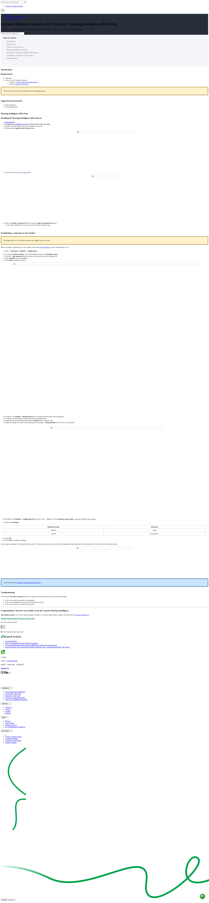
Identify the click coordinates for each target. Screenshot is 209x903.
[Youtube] (10, 673)
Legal (4, 717)
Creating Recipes (11, 641)
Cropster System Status (13, 740)
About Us (8, 707)
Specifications (11, 41)
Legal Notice (9, 723)
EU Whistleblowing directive (15, 727)
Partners (8, 713)
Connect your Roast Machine (15, 698)
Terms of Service (11, 725)
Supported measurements (15, 47)
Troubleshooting (12, 58)
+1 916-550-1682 (11, 661)
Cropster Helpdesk (11, 739)
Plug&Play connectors (13, 19)
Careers (7, 709)
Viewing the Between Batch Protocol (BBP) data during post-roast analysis (31, 645)
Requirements (11, 44)
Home (7, 15)
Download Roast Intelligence (15, 692)
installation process (21, 124)
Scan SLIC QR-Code (12, 696)
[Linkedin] (7, 673)
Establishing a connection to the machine (20, 55)
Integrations (6, 688)
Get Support (6, 731)
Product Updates (11, 742)
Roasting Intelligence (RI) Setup (17, 50)
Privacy (7, 721)
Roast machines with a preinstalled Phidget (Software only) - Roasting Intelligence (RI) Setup (37, 647)
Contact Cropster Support (14, 6)
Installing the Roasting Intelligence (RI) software (23, 53)
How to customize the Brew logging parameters (21, 643)
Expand (11, 900)
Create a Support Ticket (13, 737)
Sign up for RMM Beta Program (16, 700)
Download (9, 122)
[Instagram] (2, 673)
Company (5, 703)
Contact (8, 711)
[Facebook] (5, 673)
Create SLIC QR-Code (13, 694)
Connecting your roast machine (16, 17)
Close (4, 900)
